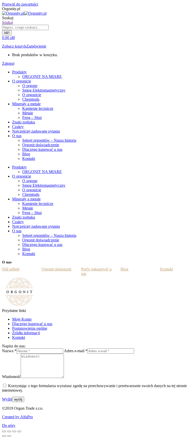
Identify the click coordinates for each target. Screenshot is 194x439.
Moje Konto (22, 319)
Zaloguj (8, 63)
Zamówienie (36, 46)
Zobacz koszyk (14, 46)
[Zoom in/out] (19, 431)
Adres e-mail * (75, 351)
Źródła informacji (26, 333)
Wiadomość (11, 376)
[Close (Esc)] (4, 431)
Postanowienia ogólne (29, 328)
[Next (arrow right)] (9, 436)
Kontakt (18, 337)
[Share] (9, 431)
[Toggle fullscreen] (14, 431)
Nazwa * (9, 351)
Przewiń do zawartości (20, 4)
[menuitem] (19, 72)
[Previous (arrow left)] (4, 436)
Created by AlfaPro (17, 417)
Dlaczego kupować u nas (32, 324)
